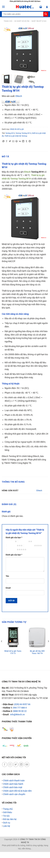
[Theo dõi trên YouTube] (26, 764)
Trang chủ (8, 21)
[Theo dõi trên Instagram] (10, 764)
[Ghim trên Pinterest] (16, 141)
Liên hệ (6, 826)
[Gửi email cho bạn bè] (13, 141)
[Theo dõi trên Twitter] (15, 764)
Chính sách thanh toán (14, 780)
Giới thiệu (7, 812)
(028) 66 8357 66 (22, 704)
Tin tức (6, 816)
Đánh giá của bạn (14, 537)
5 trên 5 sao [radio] (11, 549)
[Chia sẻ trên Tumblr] (26, 141)
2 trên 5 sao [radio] (23, 541)
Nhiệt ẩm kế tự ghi (39, 21)
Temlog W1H (10, 133)
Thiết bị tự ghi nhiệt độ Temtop (15, 136)
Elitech (19, 96)
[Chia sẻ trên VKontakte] (20, 141)
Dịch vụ (6, 822)
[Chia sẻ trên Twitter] (10, 141)
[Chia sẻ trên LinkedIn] (23, 141)
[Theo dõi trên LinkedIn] (21, 764)
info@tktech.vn (17, 714)
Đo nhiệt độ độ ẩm (21, 21)
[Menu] (3, 7)
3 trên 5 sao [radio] (11, 545)
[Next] (44, 49)
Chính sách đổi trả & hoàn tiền (17, 791)
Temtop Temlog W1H (23, 133)
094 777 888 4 (20, 708)
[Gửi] (45, 14)
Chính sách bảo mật (12, 787)
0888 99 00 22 (20, 711)
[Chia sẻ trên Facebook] (7, 141)
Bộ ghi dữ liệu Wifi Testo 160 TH (37, 652)
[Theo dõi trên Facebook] (4, 764)
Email (8, 588)
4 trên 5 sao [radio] (29, 545)
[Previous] (6, 49)
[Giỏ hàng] (40, 6)
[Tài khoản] (47, 6)
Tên (7, 576)
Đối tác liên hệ (10, 819)
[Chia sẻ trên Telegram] (30, 141)
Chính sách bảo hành (13, 784)
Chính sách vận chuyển (14, 794)
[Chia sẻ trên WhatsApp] (3, 141)
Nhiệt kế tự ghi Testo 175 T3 (12, 652)
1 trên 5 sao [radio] (9, 541)
